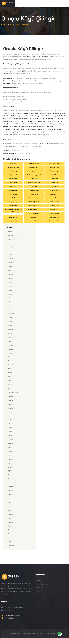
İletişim (38, 591)
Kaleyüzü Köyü (58, 124)
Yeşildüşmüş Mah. (44, 113)
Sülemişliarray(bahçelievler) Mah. (13, 129)
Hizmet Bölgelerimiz (42, 584)
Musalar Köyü (30, 124)
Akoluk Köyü (28, 118)
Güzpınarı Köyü (41, 129)
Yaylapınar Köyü (40, 116)
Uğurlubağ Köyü (27, 127)
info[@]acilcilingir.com (12, 615)
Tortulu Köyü (11, 124)
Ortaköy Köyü (58, 118)
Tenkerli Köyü (49, 132)
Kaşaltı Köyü (11, 132)
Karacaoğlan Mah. (29, 132)
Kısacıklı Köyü (30, 116)
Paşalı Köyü (19, 132)
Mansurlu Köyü (54, 213)
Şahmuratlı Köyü (32, 113)
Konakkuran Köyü (60, 132)
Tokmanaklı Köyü (21, 113)
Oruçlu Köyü (24, 24)
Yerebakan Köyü (38, 127)
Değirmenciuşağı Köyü (53, 116)
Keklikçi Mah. (11, 118)
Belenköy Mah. (51, 129)
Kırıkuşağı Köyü (8, 127)
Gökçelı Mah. (50, 121)
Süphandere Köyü (47, 118)
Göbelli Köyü (54, 175)
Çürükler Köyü (48, 127)
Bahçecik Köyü (40, 132)
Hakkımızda (39, 587)
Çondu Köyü (23, 121)
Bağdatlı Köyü (54, 113)
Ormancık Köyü (40, 124)
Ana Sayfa (4, 24)
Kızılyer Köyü (49, 124)
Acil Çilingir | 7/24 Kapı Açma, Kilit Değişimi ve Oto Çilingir (25, 633)
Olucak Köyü (20, 118)
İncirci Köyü (11, 113)
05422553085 (10, 618)
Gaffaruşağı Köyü (30, 129)
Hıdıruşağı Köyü (41, 121)
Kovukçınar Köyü (13, 194)
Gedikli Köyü (31, 121)
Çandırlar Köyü (54, 167)
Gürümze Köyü (20, 124)
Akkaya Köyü (17, 127)
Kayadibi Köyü (11, 116)
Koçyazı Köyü (21, 116)
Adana (12, 24)
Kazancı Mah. (37, 118)
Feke (17, 24)
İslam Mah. (6, 121)
